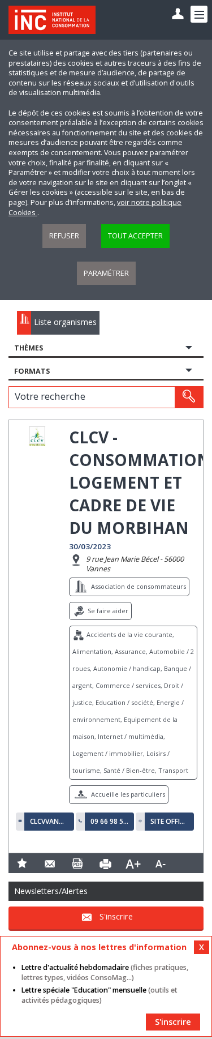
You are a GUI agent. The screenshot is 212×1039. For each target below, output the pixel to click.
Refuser (64, 236)
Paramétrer (106, 273)
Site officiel (169, 821)
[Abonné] (178, 14)
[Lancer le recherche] (189, 397)
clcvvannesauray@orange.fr (49, 821)
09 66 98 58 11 (109, 821)
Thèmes (28, 348)
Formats (32, 371)
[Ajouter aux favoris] (22, 863)
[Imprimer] (105, 863)
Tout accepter (135, 236)
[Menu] (199, 14)
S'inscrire (116, 917)
